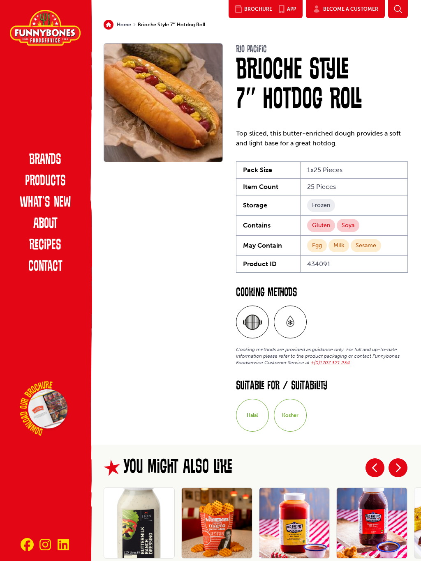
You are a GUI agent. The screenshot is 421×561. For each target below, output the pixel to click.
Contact (45, 267)
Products (45, 181)
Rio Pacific (251, 50)
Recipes (45, 245)
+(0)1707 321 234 (330, 363)
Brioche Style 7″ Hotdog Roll (171, 25)
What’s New (45, 202)
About (45, 224)
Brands (45, 160)
